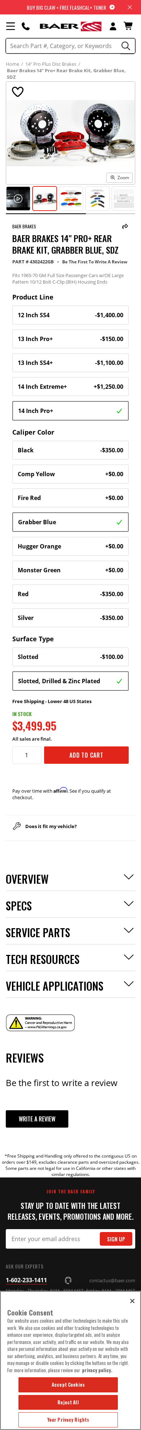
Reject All (67, 1402)
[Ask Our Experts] (26, 26)
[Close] (132, 1301)
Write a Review (37, 1119)
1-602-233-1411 (26, 1280)
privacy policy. (97, 1370)
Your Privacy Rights (68, 1419)
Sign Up (116, 1239)
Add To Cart (86, 755)
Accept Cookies (68, 1384)
